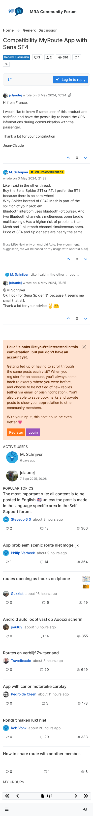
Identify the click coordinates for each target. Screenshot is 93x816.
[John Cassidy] (6, 762)
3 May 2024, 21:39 (32, 178)
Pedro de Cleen (23, 694)
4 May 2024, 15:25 (52, 283)
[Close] (84, 347)
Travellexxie (21, 660)
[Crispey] (6, 594)
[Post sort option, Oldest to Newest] (9, 80)
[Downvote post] (85, 157)
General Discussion (16, 57)
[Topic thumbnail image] (86, 582)
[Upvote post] (68, 157)
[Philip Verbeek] (6, 553)
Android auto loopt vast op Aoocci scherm (42, 619)
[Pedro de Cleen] (6, 694)
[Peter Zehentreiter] (6, 519)
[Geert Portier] (6, 627)
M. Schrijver (18, 172)
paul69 (17, 627)
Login (33, 432)
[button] (6, 809)
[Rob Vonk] (6, 728)
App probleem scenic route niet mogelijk (41, 545)
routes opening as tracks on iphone (36, 578)
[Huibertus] (6, 661)
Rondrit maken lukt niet (24, 720)
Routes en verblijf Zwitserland (31, 652)
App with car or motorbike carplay (34, 686)
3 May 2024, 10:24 (52, 95)
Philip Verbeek (23, 553)
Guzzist (17, 593)
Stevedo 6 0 (21, 519)
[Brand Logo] (15, 12)
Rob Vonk (19, 728)
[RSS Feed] (6, 64)
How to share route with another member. (42, 753)
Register (16, 432)
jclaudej (15, 95)
